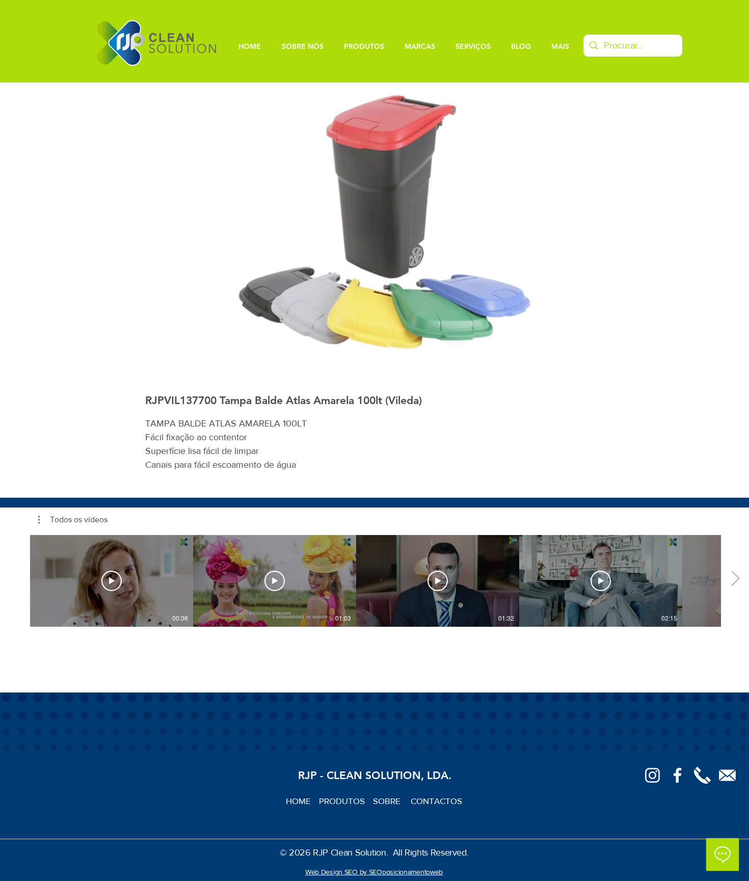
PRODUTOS (346, 801)
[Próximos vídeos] (735, 579)
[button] (73, 519)
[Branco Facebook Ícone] (677, 775)
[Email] (727, 775)
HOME (302, 801)
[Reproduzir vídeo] (111, 581)
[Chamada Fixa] (702, 775)
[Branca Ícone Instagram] (652, 775)
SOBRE (388, 801)
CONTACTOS (436, 801)
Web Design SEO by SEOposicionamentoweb (374, 872)
